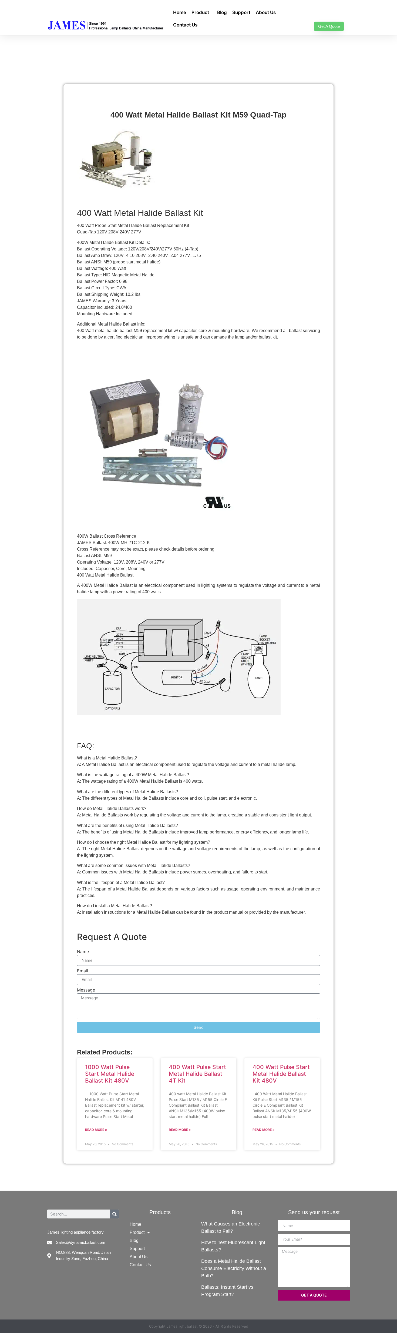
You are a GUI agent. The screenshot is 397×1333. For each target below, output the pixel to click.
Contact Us (185, 25)
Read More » (96, 1130)
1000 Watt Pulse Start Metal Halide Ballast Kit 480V (109, 1074)
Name (83, 951)
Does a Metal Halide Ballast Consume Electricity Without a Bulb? (233, 1268)
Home (179, 12)
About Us (266, 12)
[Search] (114, 1214)
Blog (222, 12)
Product (200, 12)
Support (241, 12)
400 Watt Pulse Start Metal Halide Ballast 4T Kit (197, 1074)
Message (86, 990)
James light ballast (182, 1326)
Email (82, 971)
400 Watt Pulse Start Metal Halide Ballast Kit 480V (281, 1074)
